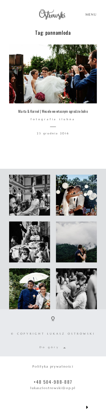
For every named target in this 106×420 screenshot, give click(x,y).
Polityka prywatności (53, 366)
